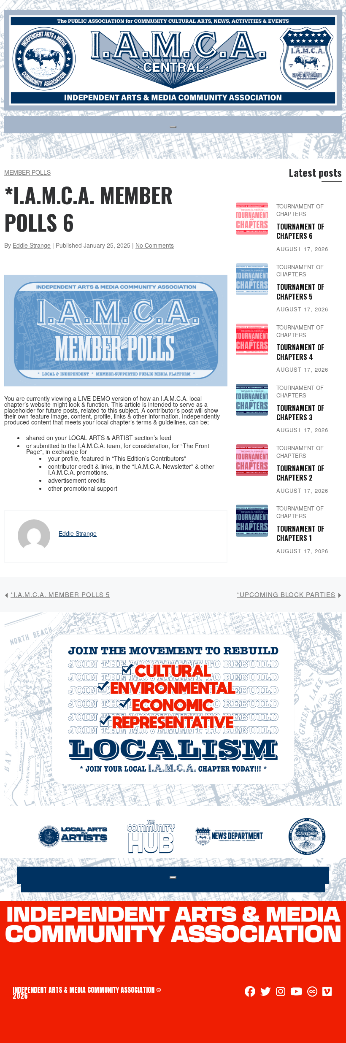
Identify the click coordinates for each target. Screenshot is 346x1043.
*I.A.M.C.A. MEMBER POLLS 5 (60, 594)
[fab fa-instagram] (280, 993)
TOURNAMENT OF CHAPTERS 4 (300, 352)
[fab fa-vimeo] (327, 993)
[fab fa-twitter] (265, 993)
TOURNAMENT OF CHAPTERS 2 (300, 473)
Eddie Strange (32, 245)
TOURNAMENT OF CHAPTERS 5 (300, 291)
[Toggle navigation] (173, 127)
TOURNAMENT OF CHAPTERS (300, 210)
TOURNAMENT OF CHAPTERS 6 (300, 231)
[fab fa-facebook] (250, 993)
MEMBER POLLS (27, 172)
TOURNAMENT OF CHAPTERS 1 (300, 533)
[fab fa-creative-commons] (312, 993)
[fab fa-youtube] (296, 993)
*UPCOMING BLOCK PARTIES (286, 594)
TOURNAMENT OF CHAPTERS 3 (300, 412)
